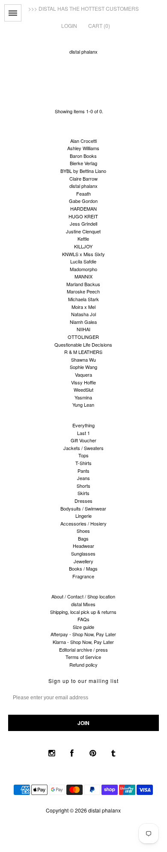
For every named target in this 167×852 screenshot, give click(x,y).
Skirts (83, 492)
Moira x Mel (83, 306)
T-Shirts (83, 462)
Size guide (83, 626)
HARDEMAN (83, 208)
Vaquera (83, 374)
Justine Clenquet (83, 231)
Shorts (83, 485)
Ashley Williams (83, 148)
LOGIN (69, 25)
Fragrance (83, 576)
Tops (83, 455)
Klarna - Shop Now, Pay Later (83, 641)
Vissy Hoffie (83, 382)
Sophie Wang (83, 366)
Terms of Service (83, 656)
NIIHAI (83, 329)
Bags (83, 538)
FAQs (83, 619)
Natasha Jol (83, 314)
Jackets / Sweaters (83, 447)
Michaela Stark (83, 299)
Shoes (83, 530)
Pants (83, 470)
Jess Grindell (83, 223)
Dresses (83, 500)
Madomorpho (83, 269)
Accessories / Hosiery (83, 523)
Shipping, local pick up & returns (83, 611)
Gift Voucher (83, 440)
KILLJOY (83, 246)
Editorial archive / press (83, 649)
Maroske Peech (83, 291)
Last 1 (83, 432)
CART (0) (99, 25)
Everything (83, 425)
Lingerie (83, 515)
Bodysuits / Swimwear (83, 508)
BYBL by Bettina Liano (83, 170)
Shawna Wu (83, 359)
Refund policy (83, 664)
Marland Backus (83, 284)
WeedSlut (83, 389)
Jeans (83, 477)
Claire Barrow (83, 178)
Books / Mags (83, 568)
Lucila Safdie (83, 261)
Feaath (83, 193)
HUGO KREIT (83, 216)
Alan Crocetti (83, 140)
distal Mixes (83, 604)
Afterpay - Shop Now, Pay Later (83, 634)
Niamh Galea (83, 321)
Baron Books (83, 155)
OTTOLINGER (83, 336)
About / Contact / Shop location (83, 596)
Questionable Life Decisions (83, 344)
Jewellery (83, 561)
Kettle (83, 238)
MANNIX (83, 276)
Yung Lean (83, 404)
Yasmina (83, 397)
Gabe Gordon (83, 200)
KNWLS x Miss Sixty (83, 254)
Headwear (83, 545)
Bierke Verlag (83, 163)
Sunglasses (83, 553)
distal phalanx (83, 51)
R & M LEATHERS (83, 351)
